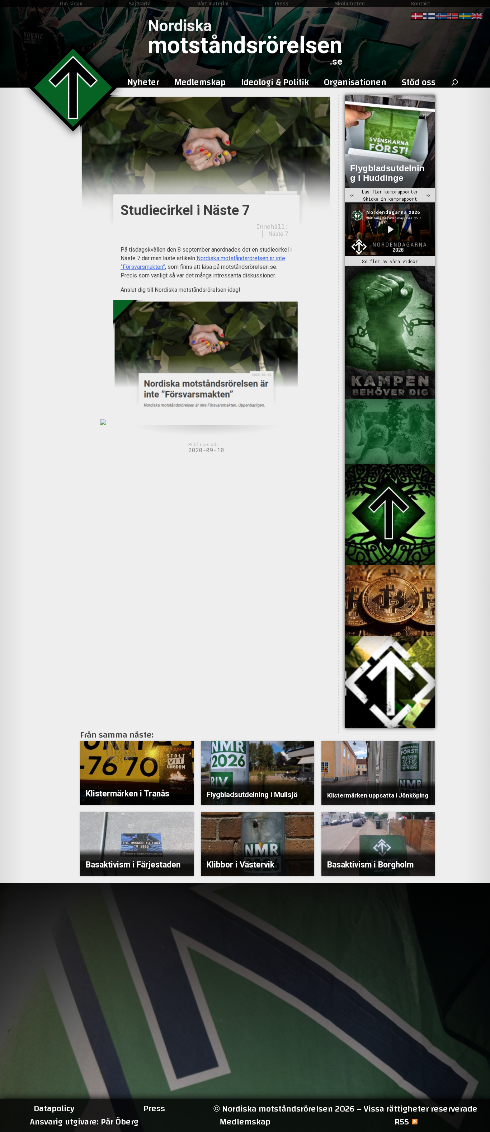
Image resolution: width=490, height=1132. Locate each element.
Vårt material (212, 3)
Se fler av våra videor (390, 261)
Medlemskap (245, 1121)
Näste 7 (278, 233)
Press (281, 3)
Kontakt (420, 3)
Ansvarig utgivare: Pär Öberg (84, 1121)
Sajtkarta (140, 3)
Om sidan (71, 3)
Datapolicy (54, 1108)
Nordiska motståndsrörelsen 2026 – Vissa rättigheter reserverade (345, 1108)
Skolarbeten (350, 3)
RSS (402, 1121)
